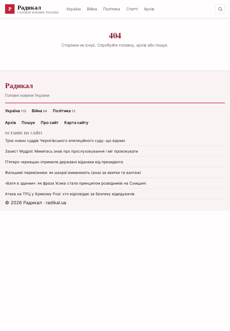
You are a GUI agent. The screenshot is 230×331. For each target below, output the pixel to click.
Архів (149, 8)
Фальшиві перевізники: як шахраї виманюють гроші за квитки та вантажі (73, 172)
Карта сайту (76, 122)
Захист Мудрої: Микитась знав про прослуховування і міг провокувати (71, 151)
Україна (73, 8)
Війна (92, 8)
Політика (111, 8)
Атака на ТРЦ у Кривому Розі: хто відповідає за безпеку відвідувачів (70, 194)
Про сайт (50, 122)
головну (126, 45)
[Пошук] (220, 9)
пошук (161, 45)
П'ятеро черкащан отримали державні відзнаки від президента (64, 162)
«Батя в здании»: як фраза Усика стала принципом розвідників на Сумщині (75, 183)
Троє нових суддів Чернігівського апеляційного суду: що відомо (65, 140)
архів (141, 45)
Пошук (28, 122)
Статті (132, 8)
